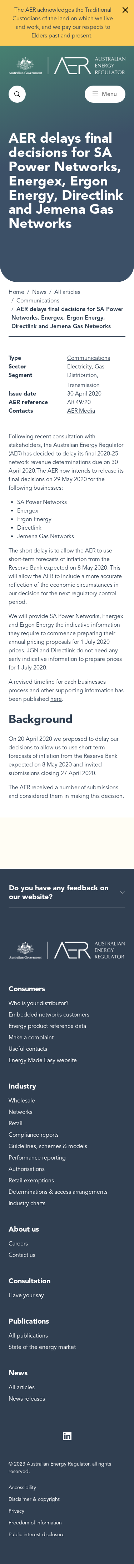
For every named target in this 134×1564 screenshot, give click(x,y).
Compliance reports (34, 1134)
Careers (18, 1243)
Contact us (22, 1255)
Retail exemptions (31, 1180)
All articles (67, 292)
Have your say (26, 1295)
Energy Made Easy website (43, 1060)
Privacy (16, 1511)
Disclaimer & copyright (34, 1499)
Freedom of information (35, 1523)
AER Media (81, 410)
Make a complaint (31, 1037)
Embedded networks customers (49, 1014)
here (56, 699)
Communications (37, 300)
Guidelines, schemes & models (48, 1146)
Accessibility (22, 1487)
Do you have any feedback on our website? (58, 892)
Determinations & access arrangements (58, 1192)
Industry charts (27, 1203)
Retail (16, 1123)
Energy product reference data (47, 1026)
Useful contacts (28, 1049)
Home (16, 292)
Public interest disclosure (37, 1535)
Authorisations (27, 1169)
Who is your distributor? (39, 1003)
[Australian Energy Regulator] (67, 65)
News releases (27, 1398)
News (39, 292)
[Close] (125, 10)
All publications (28, 1335)
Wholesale (22, 1100)
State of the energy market (42, 1347)
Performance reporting (37, 1157)
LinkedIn (67, 1436)
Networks (21, 1112)
